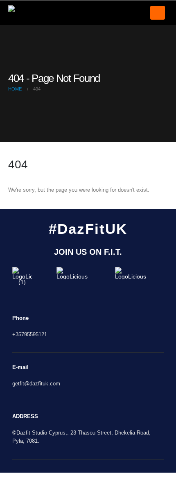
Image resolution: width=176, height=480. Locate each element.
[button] (157, 13)
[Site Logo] (24, 12)
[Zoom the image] (22, 270)
